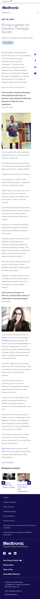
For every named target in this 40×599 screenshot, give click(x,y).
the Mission (6, 340)
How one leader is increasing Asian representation (23, 488)
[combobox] (6, 1)
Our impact (8, 43)
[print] (35, 54)
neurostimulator (22, 343)
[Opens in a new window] (4, 554)
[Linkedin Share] (35, 67)
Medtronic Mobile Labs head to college (9, 485)
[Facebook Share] (35, 60)
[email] (35, 73)
